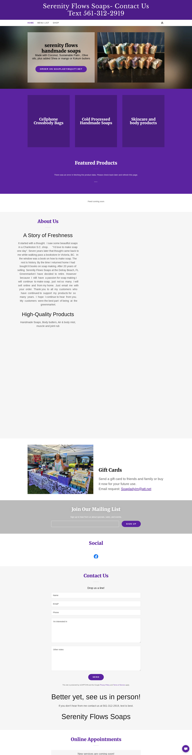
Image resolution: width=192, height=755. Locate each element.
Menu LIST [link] (43, 23)
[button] (162, 23)
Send (96, 677)
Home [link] (31, 23)
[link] (96, 15)
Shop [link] (56, 23)
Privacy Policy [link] (105, 685)
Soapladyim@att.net (136, 489)
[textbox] (85, 524)
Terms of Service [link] (119, 685)
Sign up (131, 524)
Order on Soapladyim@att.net (61, 69)
